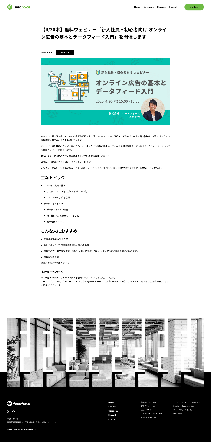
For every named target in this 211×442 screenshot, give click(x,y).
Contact (112, 419)
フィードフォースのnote (182, 410)
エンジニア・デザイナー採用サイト (186, 402)
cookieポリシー (147, 410)
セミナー (65, 52)
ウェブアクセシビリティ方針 (151, 413)
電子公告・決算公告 (148, 417)
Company (149, 7)
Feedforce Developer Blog (183, 406)
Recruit (173, 7)
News (137, 7)
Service (161, 7)
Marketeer (177, 413)
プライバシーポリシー (149, 406)
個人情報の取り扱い (148, 402)
